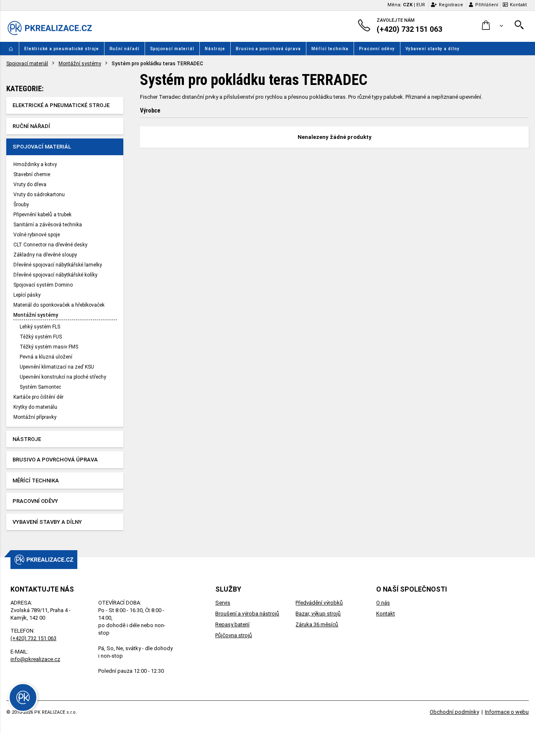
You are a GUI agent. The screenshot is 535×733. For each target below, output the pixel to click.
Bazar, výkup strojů (318, 613)
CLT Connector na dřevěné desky (50, 245)
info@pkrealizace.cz (35, 659)
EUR (420, 5)
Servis (222, 603)
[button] (493, 26)
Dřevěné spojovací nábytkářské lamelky (57, 265)
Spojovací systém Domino (43, 285)
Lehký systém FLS (40, 327)
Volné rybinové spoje (36, 235)
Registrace (451, 5)
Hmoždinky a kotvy (35, 164)
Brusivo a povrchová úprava (268, 48)
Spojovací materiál (172, 48)
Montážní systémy (80, 64)
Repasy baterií (232, 624)
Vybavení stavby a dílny (432, 48)
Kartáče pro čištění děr (38, 397)
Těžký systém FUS (41, 337)
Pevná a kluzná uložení (46, 357)
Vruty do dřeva (29, 184)
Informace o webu (507, 712)
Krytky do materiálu (35, 407)
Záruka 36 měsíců (317, 624)
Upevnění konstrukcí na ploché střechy (63, 377)
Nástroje (215, 48)
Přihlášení (486, 5)
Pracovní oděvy (377, 48)
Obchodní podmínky (454, 712)
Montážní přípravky (34, 417)
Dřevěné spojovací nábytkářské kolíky (55, 275)
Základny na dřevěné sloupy (45, 255)
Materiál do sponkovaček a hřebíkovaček (58, 305)
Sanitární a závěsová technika (47, 225)
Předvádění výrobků (319, 603)
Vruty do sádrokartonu (39, 194)
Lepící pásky (27, 295)
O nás (383, 603)
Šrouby (21, 205)
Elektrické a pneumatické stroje (61, 48)
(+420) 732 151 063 (33, 638)
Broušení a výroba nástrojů (247, 613)
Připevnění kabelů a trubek (42, 215)
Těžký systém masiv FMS (49, 347)
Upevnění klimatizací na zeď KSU (57, 367)
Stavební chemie (31, 174)
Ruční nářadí (125, 48)
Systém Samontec (40, 387)
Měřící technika (330, 48)
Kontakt (518, 5)
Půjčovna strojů (233, 635)
